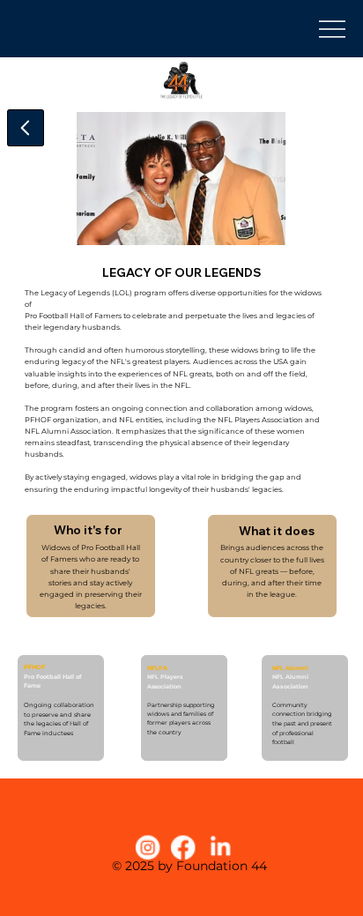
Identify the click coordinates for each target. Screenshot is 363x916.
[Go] (25, 127)
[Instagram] (148, 847)
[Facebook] (184, 847)
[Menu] (335, 28)
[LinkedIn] (220, 847)
